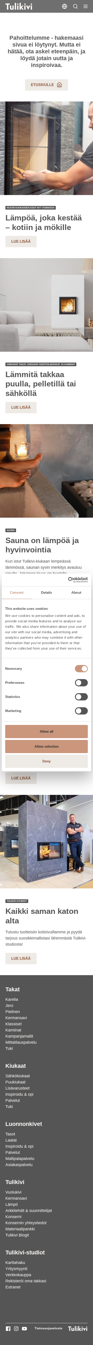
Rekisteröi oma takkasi (25, 1281)
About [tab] (76, 592)
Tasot (10, 1134)
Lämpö (11, 1204)
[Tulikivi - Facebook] (8, 1328)
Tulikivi (14, 1182)
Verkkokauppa (18, 1275)
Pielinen (12, 1011)
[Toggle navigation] (86, 6)
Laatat (11, 1140)
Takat (12, 989)
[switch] (81, 682)
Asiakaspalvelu (19, 1164)
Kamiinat (13, 1030)
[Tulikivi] (24, 6)
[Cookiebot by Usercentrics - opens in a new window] (68, 580)
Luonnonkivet (23, 1124)
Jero (9, 1005)
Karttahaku (15, 1262)
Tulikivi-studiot (25, 1252)
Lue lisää (21, 241)
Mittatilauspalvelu (21, 1042)
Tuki (9, 1048)
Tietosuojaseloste (48, 1328)
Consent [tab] (16, 592)
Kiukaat (15, 1066)
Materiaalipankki (20, 1229)
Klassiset (13, 1024)
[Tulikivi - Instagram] (16, 1328)
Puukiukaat (15, 1082)
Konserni (13, 1216)
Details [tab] (46, 592)
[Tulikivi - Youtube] (24, 1328)
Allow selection (47, 746)
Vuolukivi (13, 1192)
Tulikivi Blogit (17, 1235)
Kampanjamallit (19, 1036)
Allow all (46, 731)
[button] (75, 6)
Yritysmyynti (16, 1268)
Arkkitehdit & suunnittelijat (28, 1210)
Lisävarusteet (17, 1088)
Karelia (11, 999)
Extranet (13, 1287)
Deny (46, 761)
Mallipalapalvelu (19, 1158)
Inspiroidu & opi (19, 1094)
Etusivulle (42, 85)
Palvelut (12, 1100)
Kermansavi (16, 1018)
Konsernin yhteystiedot (25, 1223)
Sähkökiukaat (17, 1076)
